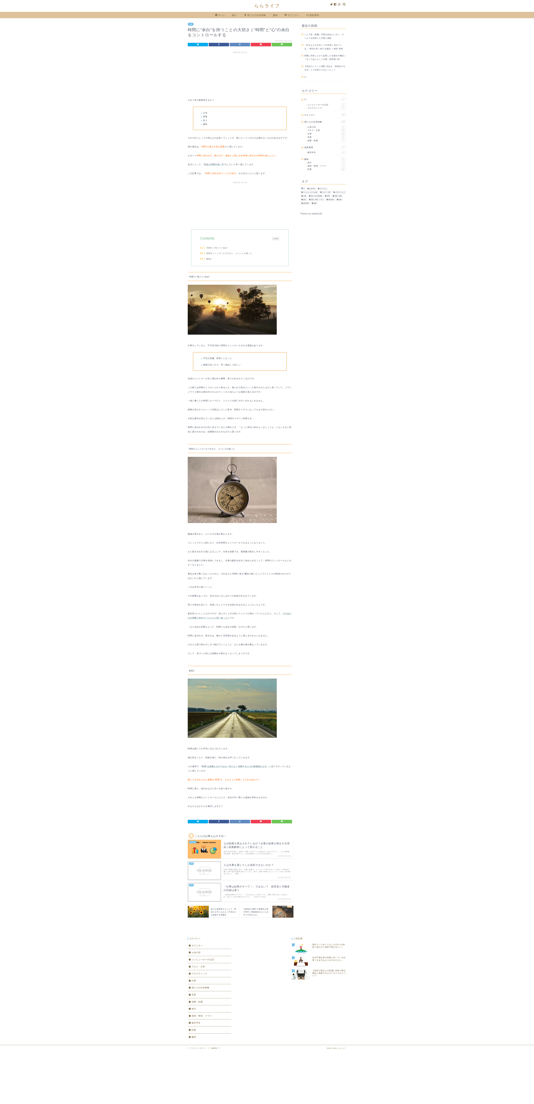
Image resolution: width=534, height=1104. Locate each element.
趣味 (275, 15)
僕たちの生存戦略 (256, 15)
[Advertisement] (240, 74)
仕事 (190, 24)
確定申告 (325, 152)
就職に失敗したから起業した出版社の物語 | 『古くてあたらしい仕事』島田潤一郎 (324, 57)
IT (236, 15)
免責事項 (214, 1048)
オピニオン (294, 15)
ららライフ (267, 5)
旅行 (325, 163)
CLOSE (275, 238)
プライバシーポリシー (198, 1048)
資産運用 (314, 15)
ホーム (221, 15)
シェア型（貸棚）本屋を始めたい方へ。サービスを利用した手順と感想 (324, 36)
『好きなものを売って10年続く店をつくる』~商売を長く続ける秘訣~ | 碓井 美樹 (323, 47)
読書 (325, 169)
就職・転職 (325, 141)
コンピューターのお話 (325, 105)
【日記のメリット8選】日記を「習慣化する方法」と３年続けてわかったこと (324, 68)
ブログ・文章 (325, 130)
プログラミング (325, 108)
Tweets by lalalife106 (311, 213)
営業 (325, 137)
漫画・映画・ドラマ (325, 166)
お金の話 (325, 127)
